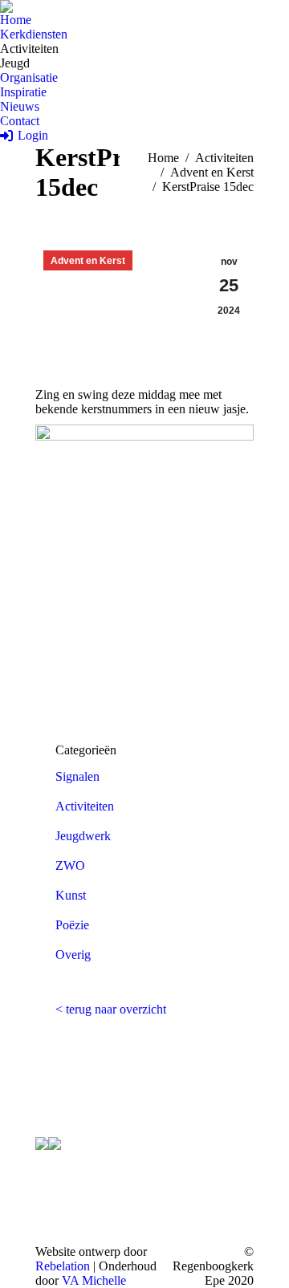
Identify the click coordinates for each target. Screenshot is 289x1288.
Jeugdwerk (83, 836)
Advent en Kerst (88, 260)
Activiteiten (84, 806)
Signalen (77, 776)
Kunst (70, 895)
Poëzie (72, 925)
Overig (73, 954)
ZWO (70, 865)
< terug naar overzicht (110, 1009)
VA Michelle (94, 1280)
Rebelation (62, 1266)
